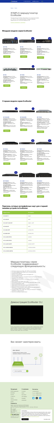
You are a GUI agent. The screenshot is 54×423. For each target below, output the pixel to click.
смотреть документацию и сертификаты (18, 22)
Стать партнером (24, 396)
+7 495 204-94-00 (35, 391)
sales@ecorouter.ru (39, 393)
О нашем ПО (13, 396)
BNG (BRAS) (13, 392)
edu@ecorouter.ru (39, 395)
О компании (24, 391)
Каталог (16, 8)
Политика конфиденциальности (14, 417)
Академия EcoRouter (14, 399)
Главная (12, 8)
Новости (23, 392)
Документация (24, 400)
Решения (12, 398)
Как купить (12, 394)
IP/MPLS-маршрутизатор (14, 391)
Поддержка (23, 398)
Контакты (12, 401)
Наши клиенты (24, 394)
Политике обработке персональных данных (31, 416)
